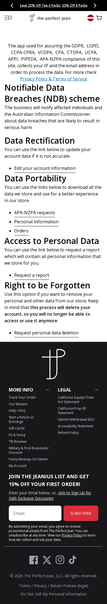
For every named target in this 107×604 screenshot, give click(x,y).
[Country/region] (90, 18)
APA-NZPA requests (34, 213)
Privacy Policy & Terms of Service (53, 79)
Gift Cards (16, 428)
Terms (24, 585)
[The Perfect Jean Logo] (49, 18)
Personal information (36, 222)
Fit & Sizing (17, 435)
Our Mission (18, 404)
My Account (18, 465)
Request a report (31, 275)
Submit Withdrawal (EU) (76, 419)
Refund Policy (68, 432)
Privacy (40, 585)
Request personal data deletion (46, 333)
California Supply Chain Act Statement (76, 399)
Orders (21, 231)
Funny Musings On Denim (28, 459)
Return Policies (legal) (69, 585)
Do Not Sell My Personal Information (54, 594)
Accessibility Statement (75, 426)
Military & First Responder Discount (29, 450)
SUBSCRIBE (81, 513)
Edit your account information (45, 168)
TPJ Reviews (18, 441)
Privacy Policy (72, 535)
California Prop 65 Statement (72, 410)
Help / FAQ (17, 410)
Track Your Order (22, 397)
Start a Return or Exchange (21, 419)
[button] (8, 18)
